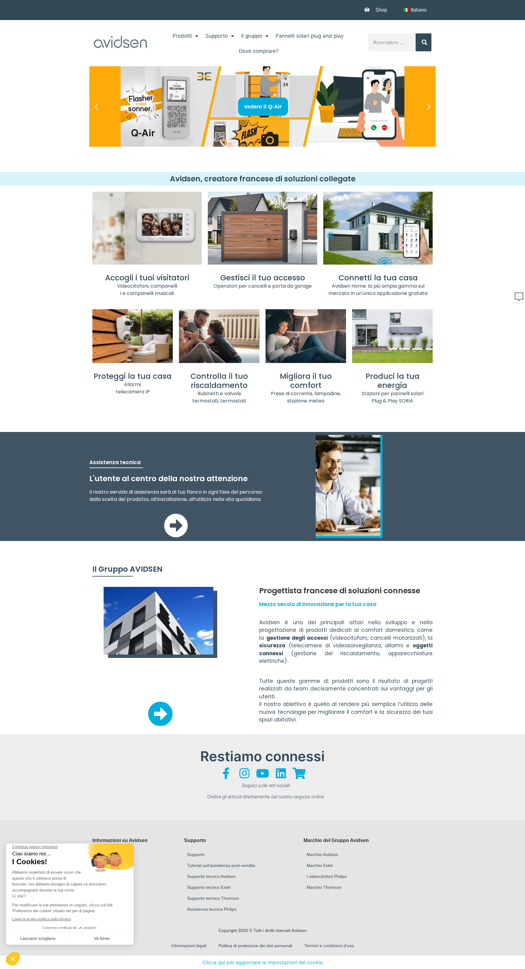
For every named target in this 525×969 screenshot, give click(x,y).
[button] (96, 106)
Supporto (216, 36)
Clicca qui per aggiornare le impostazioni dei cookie (262, 962)
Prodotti (182, 36)
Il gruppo (251, 36)
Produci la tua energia (392, 381)
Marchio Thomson (324, 887)
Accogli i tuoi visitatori (147, 277)
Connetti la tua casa (378, 277)
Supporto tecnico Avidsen (211, 876)
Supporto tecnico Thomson (213, 898)
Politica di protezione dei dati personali (255, 945)
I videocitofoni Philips (327, 876)
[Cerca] (424, 42)
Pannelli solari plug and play (310, 36)
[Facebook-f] (226, 773)
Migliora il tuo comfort (306, 381)
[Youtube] (262, 773)
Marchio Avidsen (322, 854)
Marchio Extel (320, 865)
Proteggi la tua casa (133, 376)
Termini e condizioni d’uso (329, 945)
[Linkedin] (281, 773)
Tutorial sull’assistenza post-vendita (221, 865)
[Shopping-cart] (299, 773)
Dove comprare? (259, 51)
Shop (381, 9)
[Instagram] (244, 773)
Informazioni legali (188, 945)
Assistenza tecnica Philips (211, 909)
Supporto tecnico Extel (208, 887)
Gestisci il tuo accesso (262, 277)
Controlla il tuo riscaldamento (219, 381)
